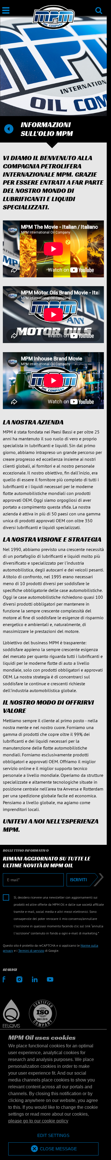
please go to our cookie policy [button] (38, 1120)
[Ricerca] (99, 6)
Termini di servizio (31, 950)
